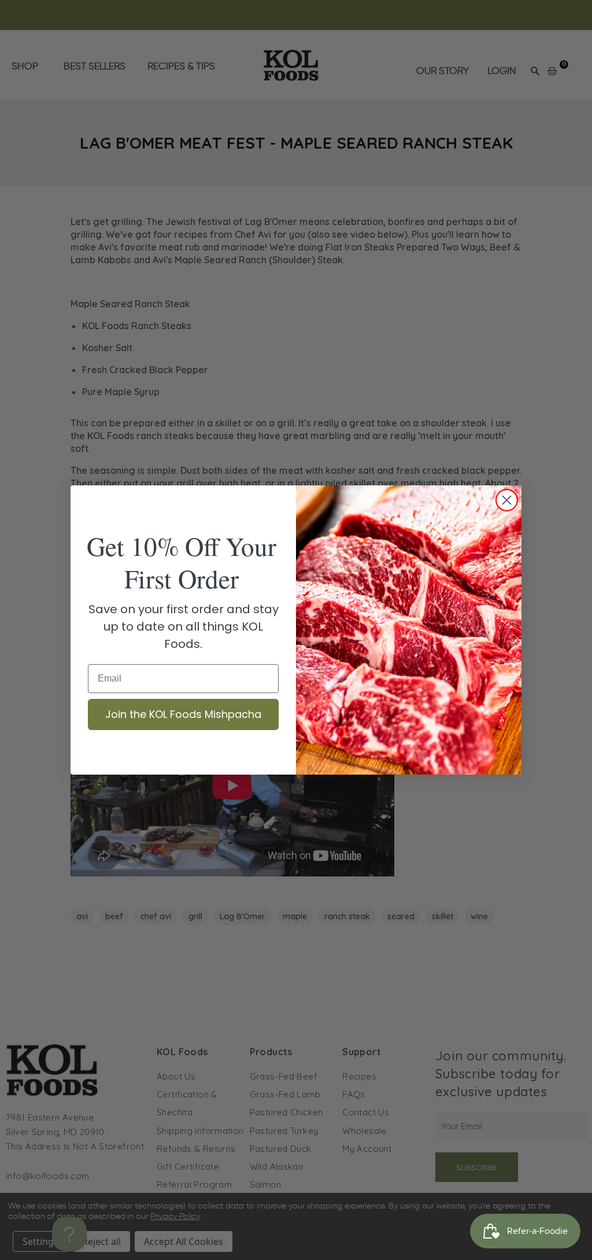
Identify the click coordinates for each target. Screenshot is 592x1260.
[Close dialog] (507, 500)
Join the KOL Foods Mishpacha (183, 714)
